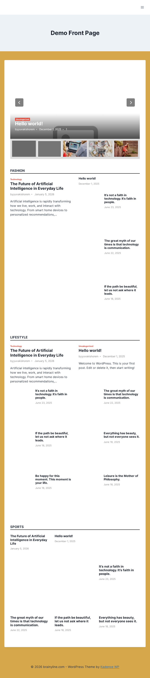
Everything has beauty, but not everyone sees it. (122, 434)
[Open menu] (142, 7)
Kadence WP (109, 667)
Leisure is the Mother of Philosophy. (121, 477)
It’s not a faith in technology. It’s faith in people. (120, 198)
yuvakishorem (26, 129)
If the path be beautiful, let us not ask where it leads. (120, 290)
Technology (16, 179)
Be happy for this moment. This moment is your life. (53, 479)
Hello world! (29, 123)
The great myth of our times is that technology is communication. (121, 244)
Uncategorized (22, 119)
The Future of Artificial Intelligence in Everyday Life (36, 186)
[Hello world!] (75, 102)
